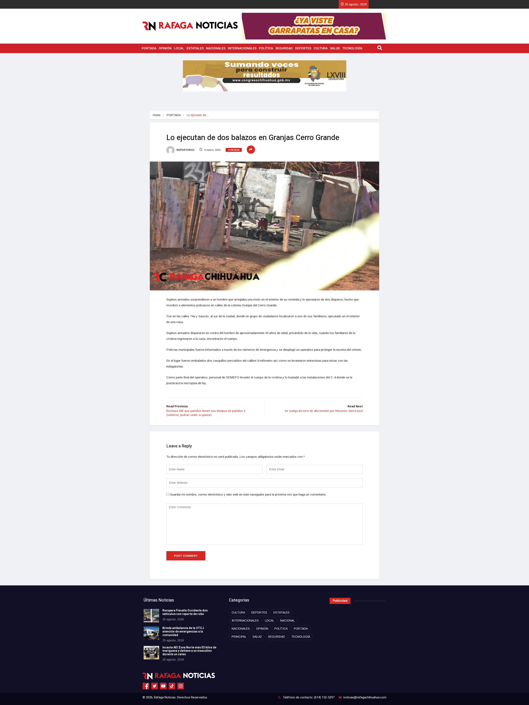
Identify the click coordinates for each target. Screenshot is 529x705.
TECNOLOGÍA (352, 48)
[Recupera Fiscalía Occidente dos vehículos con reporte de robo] (151, 615)
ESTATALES (195, 48)
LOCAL (179, 48)
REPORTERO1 (185, 150)
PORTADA (149, 48)
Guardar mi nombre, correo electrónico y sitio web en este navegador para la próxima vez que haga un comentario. (248, 494)
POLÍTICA (266, 48)
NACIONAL (287, 620)
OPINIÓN (165, 48)
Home (157, 115)
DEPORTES (303, 48)
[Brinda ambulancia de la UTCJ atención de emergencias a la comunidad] (151, 633)
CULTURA (321, 48)
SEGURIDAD (284, 48)
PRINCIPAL (239, 636)
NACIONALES (215, 48)
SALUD (335, 48)
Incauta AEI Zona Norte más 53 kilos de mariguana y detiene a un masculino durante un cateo (189, 651)
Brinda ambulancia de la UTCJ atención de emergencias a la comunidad (183, 631)
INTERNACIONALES (242, 48)
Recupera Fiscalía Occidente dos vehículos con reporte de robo (185, 612)
